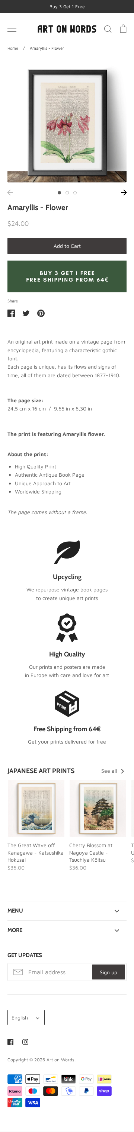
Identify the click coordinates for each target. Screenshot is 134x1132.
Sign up (108, 972)
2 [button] (67, 192)
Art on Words (60, 1059)
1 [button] (59, 192)
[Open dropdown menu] (117, 911)
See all (109, 771)
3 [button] (75, 192)
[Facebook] (10, 1041)
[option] (67, 122)
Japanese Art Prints (40, 771)
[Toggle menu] (12, 29)
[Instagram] (25, 1041)
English (20, 1017)
